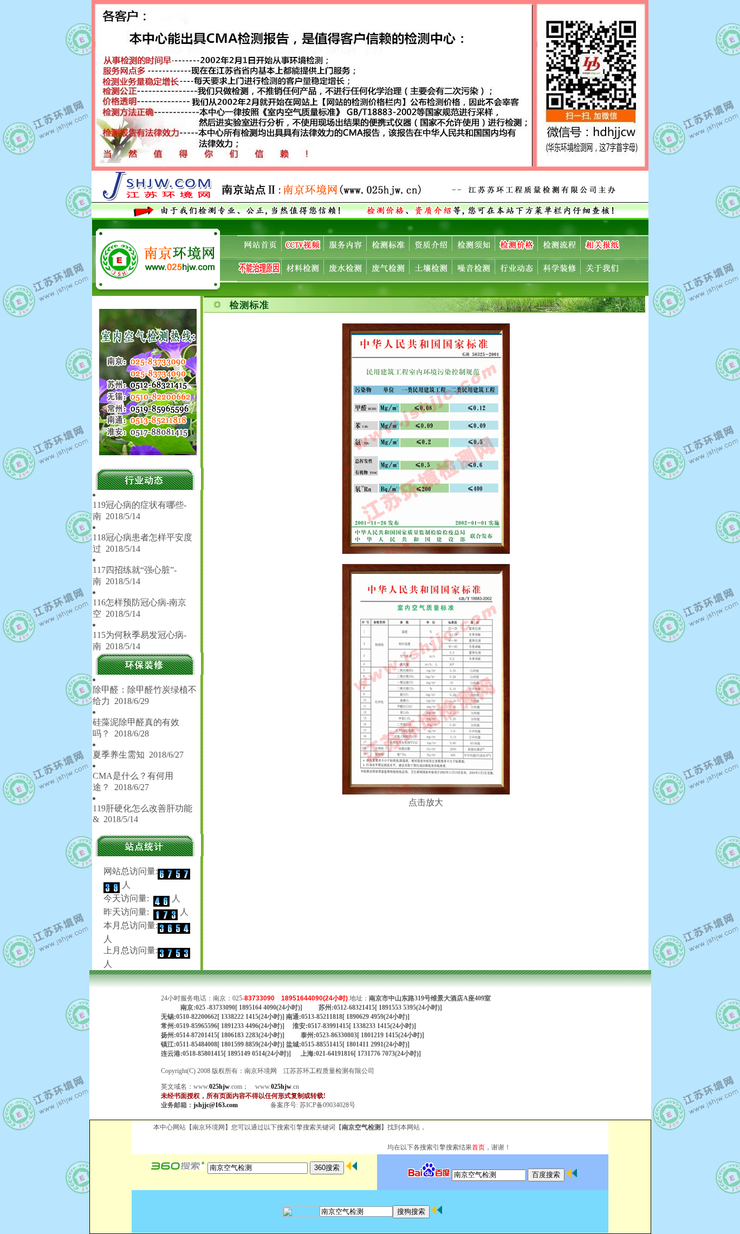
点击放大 (425, 802)
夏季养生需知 (119, 754)
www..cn (277, 1086)
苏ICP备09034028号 (327, 1105)
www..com (217, 1086)
